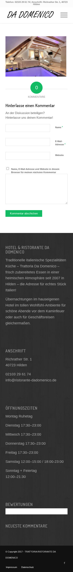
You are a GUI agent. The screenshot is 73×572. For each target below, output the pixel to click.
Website (59, 155)
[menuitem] (62, 15)
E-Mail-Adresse (60, 143)
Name (59, 127)
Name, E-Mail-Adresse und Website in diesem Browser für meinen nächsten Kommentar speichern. (35, 172)
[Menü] (62, 15)
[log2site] (30, 15)
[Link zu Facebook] (64, 563)
